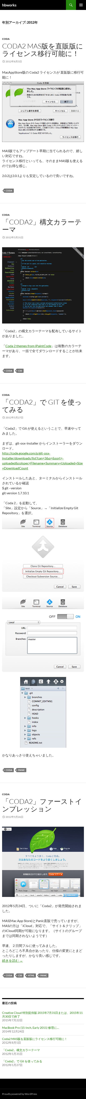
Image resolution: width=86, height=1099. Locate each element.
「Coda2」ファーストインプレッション (42, 805)
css (20, 370)
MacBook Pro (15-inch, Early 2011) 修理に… (30, 1027)
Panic (21, 770)
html (31, 975)
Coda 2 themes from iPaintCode (28, 346)
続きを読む (12, 960)
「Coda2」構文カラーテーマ (42, 226)
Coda (6, 38)
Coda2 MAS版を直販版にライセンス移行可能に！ (42, 50)
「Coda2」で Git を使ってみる (42, 406)
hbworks (9, 5)
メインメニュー (81, 5)
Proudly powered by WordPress (19, 1093)
